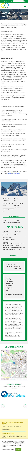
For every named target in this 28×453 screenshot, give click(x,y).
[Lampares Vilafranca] (14, 398)
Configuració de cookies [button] (8, 449)
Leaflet (12, 379)
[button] (14, 363)
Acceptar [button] (18, 449)
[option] (14, 398)
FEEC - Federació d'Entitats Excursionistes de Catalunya (14, 437)
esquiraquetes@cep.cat (13, 173)
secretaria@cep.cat (6, 429)
